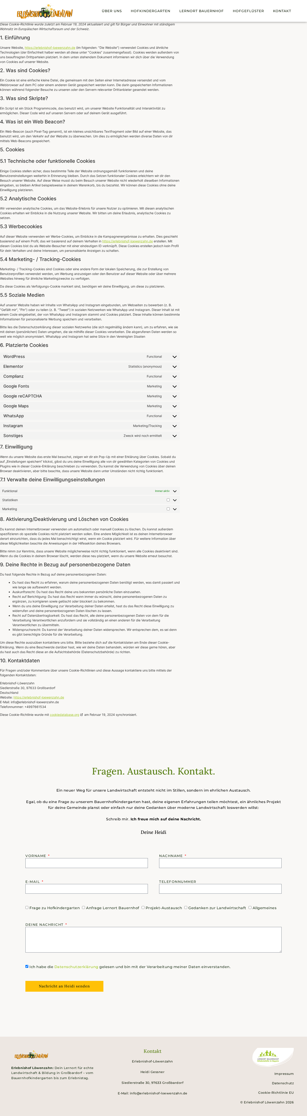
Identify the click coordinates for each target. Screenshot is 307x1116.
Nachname (171, 856)
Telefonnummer (177, 881)
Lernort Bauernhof (201, 11)
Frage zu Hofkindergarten (54, 908)
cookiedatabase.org (64, 714)
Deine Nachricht (45, 924)
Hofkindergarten (150, 11)
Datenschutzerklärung (76, 967)
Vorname (36, 856)
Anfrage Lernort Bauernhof (112, 908)
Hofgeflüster (248, 11)
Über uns (112, 11)
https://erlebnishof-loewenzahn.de (50, 47)
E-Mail (33, 881)
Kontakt (282, 11)
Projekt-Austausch (164, 908)
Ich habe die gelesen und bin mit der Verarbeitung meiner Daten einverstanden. (130, 967)
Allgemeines (265, 908)
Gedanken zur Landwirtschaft (217, 908)
